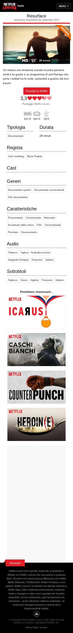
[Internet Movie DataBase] (27, 113)
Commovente (33, 217)
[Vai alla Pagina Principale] (9, 7)
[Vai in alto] (36, 614)
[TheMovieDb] (37, 113)
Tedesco (13, 252)
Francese (37, 260)
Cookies (43, 627)
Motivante (49, 217)
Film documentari (17, 197)
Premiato (13, 232)
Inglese (35, 280)
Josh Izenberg (16, 156)
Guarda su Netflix (36, 90)
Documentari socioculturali (49, 190)
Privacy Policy (32, 627)
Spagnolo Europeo (18, 260)
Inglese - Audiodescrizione (35, 252)
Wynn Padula (34, 156)
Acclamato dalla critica (21, 225)
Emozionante (15, 217)
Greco (24, 280)
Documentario (16, 136)
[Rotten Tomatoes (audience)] (46, 113)
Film (39, 225)
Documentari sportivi (19, 190)
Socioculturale (53, 225)
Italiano (49, 260)
